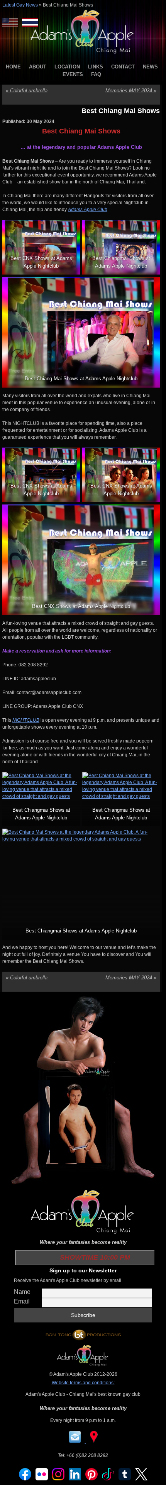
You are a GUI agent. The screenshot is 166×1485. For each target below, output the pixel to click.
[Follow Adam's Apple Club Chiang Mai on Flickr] (41, 1479)
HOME (13, 67)
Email (22, 1301)
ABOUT (37, 67)
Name (22, 1292)
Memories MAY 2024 (130, 90)
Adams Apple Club (87, 209)
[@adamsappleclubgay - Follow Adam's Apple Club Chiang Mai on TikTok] (108, 1479)
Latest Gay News (20, 5)
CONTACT (123, 67)
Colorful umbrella (26, 90)
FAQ (96, 74)
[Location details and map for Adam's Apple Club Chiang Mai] (94, 1441)
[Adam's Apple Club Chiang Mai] (83, 54)
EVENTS (73, 74)
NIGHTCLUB (25, 720)
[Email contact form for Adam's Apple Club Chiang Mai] (75, 1441)
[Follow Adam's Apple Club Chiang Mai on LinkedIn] (75, 1479)
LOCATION (67, 67)
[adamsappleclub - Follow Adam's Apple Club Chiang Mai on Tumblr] (124, 1479)
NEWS (150, 67)
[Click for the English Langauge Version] (12, 22)
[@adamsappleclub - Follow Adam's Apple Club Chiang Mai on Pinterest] (91, 1479)
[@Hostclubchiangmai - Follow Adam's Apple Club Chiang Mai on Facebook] (25, 1479)
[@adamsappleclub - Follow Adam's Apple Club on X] (141, 1479)
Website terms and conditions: (83, 1382)
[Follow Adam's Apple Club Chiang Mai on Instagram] (58, 1479)
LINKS (95, 67)
